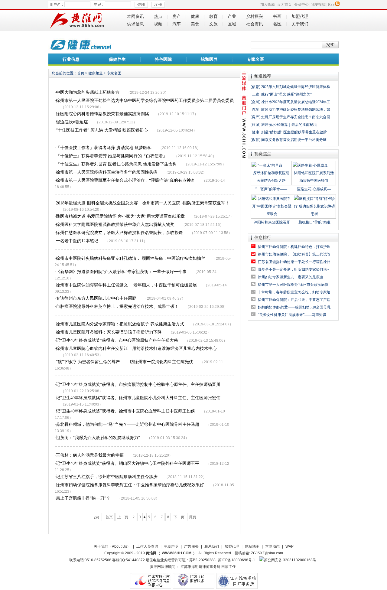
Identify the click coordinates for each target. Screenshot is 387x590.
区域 (232, 24)
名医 (277, 24)
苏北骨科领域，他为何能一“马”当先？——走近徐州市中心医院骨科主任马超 (127, 424)
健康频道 (95, 73)
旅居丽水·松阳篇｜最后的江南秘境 (289, 124)
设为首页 (284, 4)
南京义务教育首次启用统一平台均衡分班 (294, 140)
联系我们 (211, 546)
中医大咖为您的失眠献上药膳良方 (87, 92)
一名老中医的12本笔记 (77, 241)
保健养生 (117, 59)
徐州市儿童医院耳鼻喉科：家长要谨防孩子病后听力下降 (109, 332)
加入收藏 (267, 4)
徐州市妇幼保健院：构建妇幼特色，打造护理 (294, 247)
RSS (331, 4)
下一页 (179, 517)
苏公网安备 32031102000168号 (290, 560)
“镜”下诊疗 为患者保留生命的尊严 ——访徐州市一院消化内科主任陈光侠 (124, 362)
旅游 (255, 124)
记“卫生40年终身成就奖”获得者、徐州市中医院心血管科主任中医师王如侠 (125, 411)
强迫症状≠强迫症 (72, 122)
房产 (176, 16)
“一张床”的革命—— (271, 189)
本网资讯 (135, 16)
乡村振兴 (254, 16)
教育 (213, 16)
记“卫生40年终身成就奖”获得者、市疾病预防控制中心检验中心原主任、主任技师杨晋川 (138, 384)
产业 (232, 16)
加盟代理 (299, 16)
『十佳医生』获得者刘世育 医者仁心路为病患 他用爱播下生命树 (116, 164)
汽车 (176, 24)
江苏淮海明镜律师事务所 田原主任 (208, 567)
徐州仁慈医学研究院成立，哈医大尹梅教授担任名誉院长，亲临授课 (119, 232)
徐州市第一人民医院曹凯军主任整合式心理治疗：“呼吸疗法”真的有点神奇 (125, 180)
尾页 (192, 517)
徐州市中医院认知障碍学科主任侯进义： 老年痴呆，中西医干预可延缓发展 (126, 285)
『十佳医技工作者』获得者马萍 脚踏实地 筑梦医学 (103, 147)
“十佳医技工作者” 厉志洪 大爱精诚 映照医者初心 (102, 130)
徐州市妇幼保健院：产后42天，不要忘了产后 (294, 300)
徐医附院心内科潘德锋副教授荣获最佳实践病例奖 (102, 114)
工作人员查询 (147, 546)
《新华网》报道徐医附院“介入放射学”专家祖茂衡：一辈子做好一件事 (121, 271)
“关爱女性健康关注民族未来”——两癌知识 (292, 315)
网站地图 (252, 546)
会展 (255, 102)
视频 (158, 24)
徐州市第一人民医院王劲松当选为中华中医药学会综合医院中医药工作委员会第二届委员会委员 (145, 100)
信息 (255, 87)
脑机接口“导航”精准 (314, 222)
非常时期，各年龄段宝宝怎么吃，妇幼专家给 (294, 292)
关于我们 (299, 24)
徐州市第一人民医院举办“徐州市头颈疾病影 (293, 284)
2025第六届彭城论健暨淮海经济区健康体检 (295, 87)
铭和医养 (209, 59)
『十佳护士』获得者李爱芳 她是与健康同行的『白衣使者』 (111, 156)
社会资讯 (254, 24)
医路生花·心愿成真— (314, 189)
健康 (195, 16)
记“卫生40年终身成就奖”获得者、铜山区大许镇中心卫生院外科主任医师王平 (127, 463)
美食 (195, 24)
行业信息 (71, 59)
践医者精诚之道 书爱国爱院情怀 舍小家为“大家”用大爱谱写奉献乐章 (120, 216)
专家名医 (255, 59)
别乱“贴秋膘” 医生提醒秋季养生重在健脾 (294, 132)
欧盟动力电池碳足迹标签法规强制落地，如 (295, 109)
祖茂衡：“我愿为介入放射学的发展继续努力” (98, 437)
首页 (80, 73)
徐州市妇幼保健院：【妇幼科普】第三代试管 (294, 254)
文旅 (213, 24)
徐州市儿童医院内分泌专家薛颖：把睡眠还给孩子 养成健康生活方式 (120, 324)
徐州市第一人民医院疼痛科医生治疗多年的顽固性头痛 (107, 172)
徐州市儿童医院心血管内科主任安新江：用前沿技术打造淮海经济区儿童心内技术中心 (136, 348)
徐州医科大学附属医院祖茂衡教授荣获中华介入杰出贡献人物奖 (115, 224)
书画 (277, 16)
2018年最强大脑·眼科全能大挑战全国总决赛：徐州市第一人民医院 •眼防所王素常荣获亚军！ (142, 203)
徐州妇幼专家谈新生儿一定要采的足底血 (290, 277)
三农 (255, 94)
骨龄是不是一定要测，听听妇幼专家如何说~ (293, 269)
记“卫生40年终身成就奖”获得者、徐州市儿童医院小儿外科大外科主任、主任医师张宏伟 (138, 398)
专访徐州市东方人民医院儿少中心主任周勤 (96, 298)
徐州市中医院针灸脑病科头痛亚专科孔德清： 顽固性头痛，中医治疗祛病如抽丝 (130, 258)
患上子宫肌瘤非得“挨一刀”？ (83, 498)
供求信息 (135, 24)
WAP (289, 546)
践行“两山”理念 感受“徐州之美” (286, 94)
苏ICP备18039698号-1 (236, 560)
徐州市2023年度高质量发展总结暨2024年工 (295, 102)
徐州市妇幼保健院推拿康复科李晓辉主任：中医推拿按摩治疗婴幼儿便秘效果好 (130, 485)
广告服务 (191, 546)
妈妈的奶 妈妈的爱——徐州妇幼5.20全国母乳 (294, 307)
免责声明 (171, 546)
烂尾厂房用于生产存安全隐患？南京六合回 (295, 117)
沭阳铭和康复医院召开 (272, 222)
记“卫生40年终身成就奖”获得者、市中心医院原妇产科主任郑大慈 (117, 340)
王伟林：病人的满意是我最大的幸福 (90, 455)
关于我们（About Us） (112, 546)
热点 (158, 16)
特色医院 (163, 59)
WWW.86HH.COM (176, 553)
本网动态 (272, 546)
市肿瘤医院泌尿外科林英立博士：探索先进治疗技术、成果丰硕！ (117, 306)
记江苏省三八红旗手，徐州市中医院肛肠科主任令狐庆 (107, 476)
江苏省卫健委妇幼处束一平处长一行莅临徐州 (294, 262)
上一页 (122, 517)
